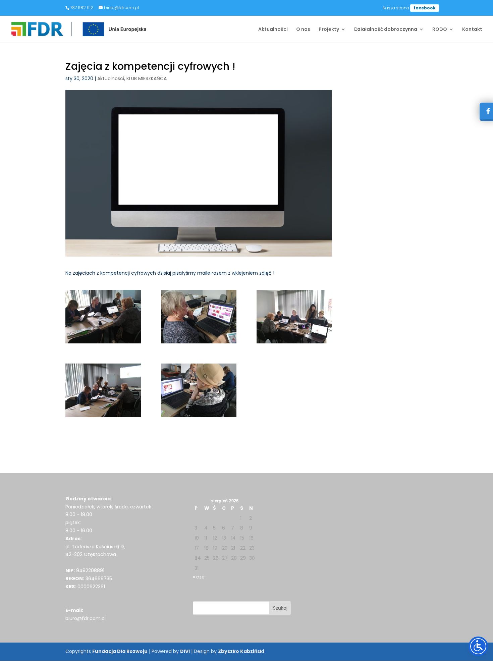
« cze (199, 576)
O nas (303, 30)
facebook (425, 8)
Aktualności (273, 30)
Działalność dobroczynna (385, 30)
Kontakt (472, 30)
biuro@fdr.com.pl (85, 618)
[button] (280, 608)
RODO (439, 30)
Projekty (329, 30)
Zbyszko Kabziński (241, 651)
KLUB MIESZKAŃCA (146, 78)
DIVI (185, 651)
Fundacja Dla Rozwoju (120, 651)
